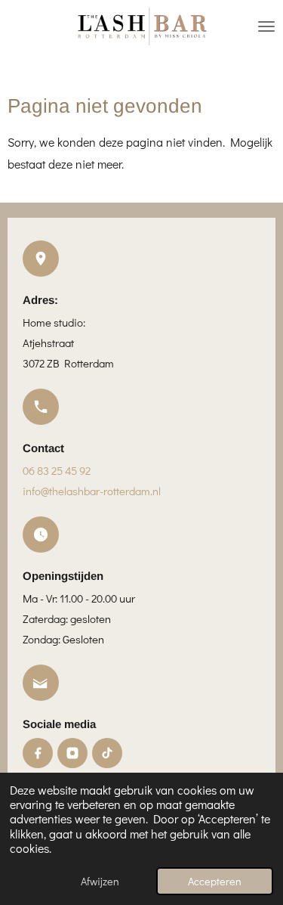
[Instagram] (72, 753)
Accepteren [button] (214, 881)
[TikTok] (107, 753)
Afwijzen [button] (100, 881)
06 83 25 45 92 (57, 470)
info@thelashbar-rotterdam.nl (92, 490)
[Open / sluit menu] (266, 26)
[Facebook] (38, 753)
